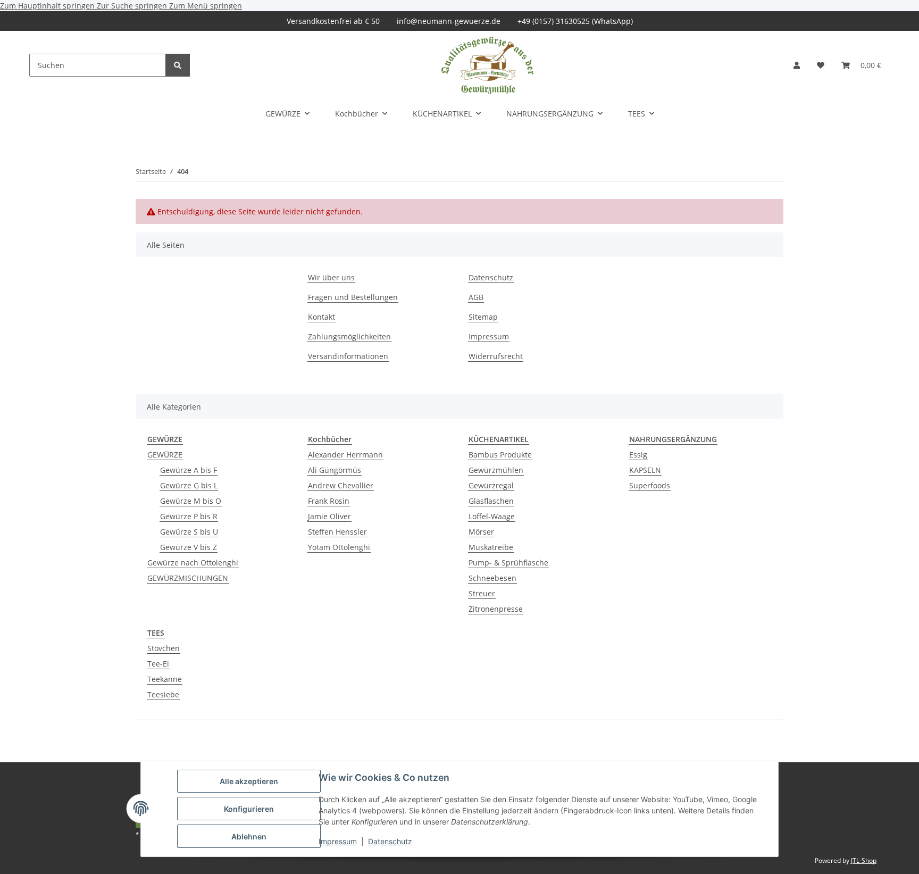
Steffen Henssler (337, 532)
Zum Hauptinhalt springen (48, 6)
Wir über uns (331, 277)
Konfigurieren (249, 808)
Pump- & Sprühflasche (508, 562)
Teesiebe (163, 694)
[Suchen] (177, 65)
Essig (638, 455)
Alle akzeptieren (249, 781)
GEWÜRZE (164, 455)
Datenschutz (390, 841)
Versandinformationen (348, 356)
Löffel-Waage (492, 516)
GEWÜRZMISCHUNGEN (187, 578)
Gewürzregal (491, 485)
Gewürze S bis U (189, 532)
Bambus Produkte (500, 455)
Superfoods (649, 485)
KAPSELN (645, 470)
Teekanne (164, 679)
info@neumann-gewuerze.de (448, 21)
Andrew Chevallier (340, 485)
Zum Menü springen (205, 6)
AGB (476, 297)
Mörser (481, 532)
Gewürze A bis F (188, 470)
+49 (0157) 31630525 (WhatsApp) (575, 21)
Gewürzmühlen (496, 470)
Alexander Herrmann (345, 455)
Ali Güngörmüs (334, 470)
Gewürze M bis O (190, 501)
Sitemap (483, 317)
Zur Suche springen (133, 6)
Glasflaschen (491, 501)
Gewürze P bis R (189, 516)
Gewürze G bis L (189, 485)
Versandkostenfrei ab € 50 (333, 21)
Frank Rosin (328, 501)
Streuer (482, 593)
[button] (796, 65)
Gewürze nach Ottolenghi (192, 562)
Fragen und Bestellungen (353, 297)
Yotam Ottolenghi (339, 547)
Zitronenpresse (496, 609)
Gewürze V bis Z (188, 547)
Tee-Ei (158, 664)
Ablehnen (248, 836)
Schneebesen (492, 578)
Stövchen (163, 648)
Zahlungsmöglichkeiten (349, 336)
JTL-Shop (863, 860)
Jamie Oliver (329, 516)
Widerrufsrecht (496, 356)
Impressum (338, 841)
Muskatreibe (491, 547)
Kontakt (321, 317)
